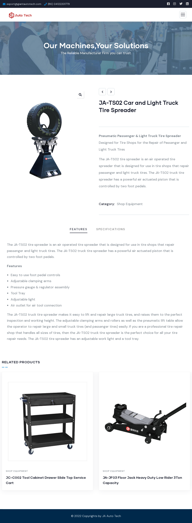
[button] (80, 94)
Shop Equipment (130, 204)
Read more (49, 489)
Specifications (110, 229)
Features (78, 229)
